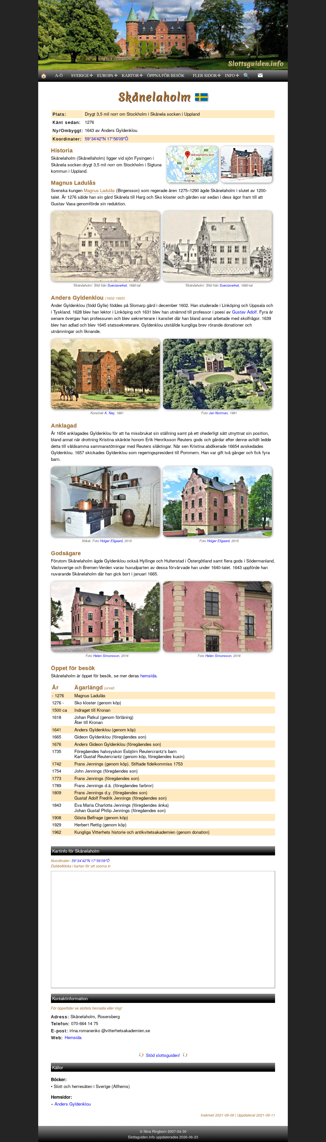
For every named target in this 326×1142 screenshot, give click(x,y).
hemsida (148, 675)
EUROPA (107, 75)
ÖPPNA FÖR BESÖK (165, 75)
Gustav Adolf (244, 311)
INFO (232, 75)
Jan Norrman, (219, 412)
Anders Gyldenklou (73, 1103)
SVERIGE (82, 75)
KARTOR (132, 75)
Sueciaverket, (117, 285)
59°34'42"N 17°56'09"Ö (106, 138)
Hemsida (73, 1037)
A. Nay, (109, 412)
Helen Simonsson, (106, 655)
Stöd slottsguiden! (163, 1055)
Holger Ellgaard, (112, 540)
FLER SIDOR (207, 75)
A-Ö (59, 75)
